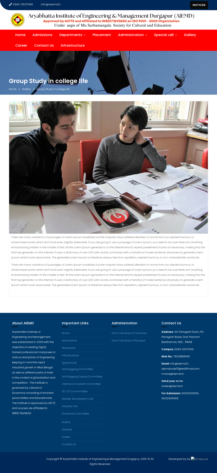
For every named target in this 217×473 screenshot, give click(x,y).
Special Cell (69, 363)
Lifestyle (67, 429)
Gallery (190, 34)
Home (20, 34)
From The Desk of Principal (128, 340)
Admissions (42, 34)
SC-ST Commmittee (75, 391)
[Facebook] (178, 5)
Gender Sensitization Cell (77, 399)
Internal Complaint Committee (81, 384)
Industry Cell (70, 406)
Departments (70, 34)
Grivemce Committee (75, 413)
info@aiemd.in (51, 4)
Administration (131, 34)
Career (21, 45)
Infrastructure (73, 45)
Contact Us (44, 45)
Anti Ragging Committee (77, 369)
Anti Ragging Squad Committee (82, 376)
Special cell (164, 34)
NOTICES (199, 5)
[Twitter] (185, 5)
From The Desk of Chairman (129, 333)
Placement (102, 34)
